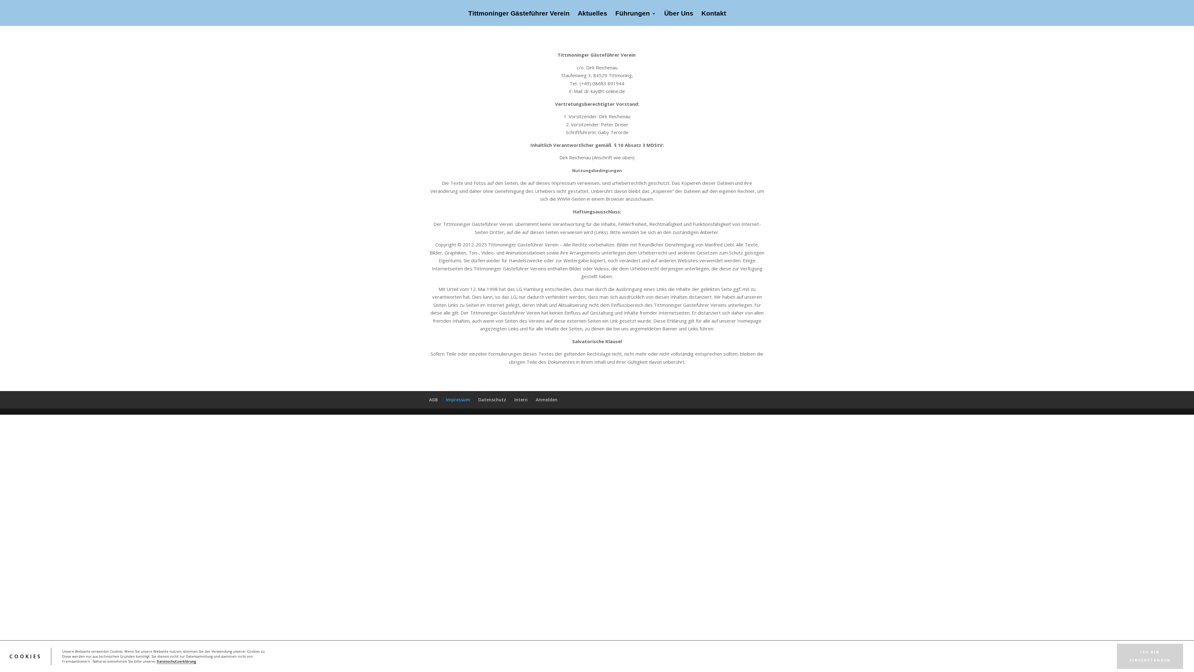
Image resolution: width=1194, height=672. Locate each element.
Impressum (458, 400)
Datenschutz (492, 400)
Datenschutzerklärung (176, 661)
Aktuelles (592, 14)
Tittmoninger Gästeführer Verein (519, 14)
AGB (433, 400)
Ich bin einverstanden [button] (1150, 656)
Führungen (632, 14)
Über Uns (678, 14)
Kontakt (713, 14)
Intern (521, 400)
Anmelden (547, 400)
